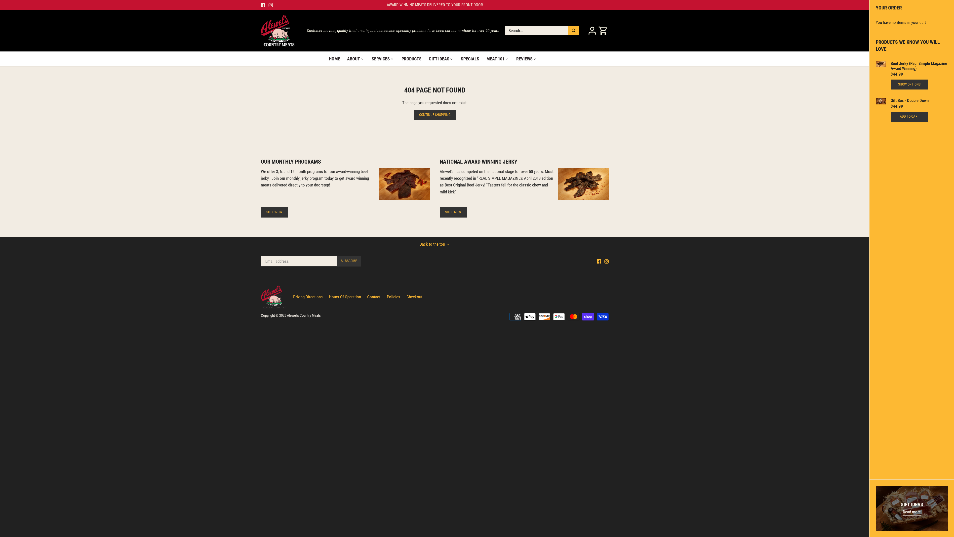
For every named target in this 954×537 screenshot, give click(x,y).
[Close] (532, 233)
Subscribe (515, 278)
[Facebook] (474, 295)
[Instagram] (481, 295)
